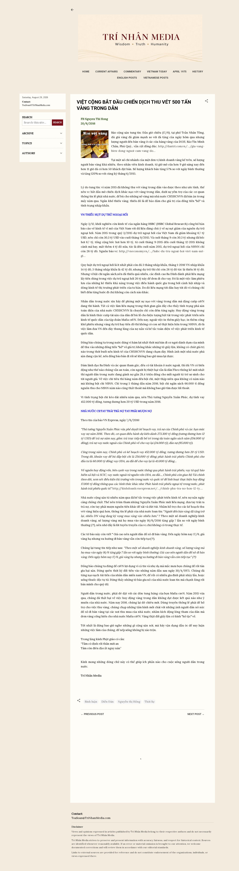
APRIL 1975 (179, 71)
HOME (85, 71)
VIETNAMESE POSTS (155, 77)
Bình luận (91, 701)
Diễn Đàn (107, 701)
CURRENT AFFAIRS (106, 71)
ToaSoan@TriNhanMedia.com (91, 818)
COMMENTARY (132, 71)
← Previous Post (92, 714)
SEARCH (57, 122)
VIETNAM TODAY (157, 71)
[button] (206, 101)
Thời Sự (149, 701)
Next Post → (195, 714)
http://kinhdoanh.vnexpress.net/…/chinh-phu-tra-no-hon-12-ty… (157, 488)
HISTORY (197, 71)
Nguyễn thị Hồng (129, 701)
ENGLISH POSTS (127, 77)
